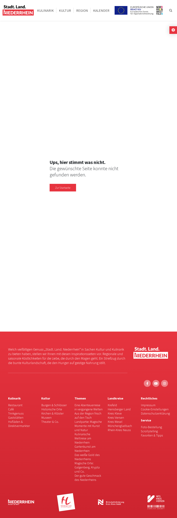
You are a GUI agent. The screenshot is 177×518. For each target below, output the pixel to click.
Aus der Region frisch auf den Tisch (87, 415)
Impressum (148, 405)
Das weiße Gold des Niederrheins (87, 457)
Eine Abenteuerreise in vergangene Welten (88, 407)
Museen (46, 418)
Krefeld (112, 405)
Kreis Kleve (115, 413)
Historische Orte (51, 409)
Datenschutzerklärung (155, 413)
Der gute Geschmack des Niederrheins (87, 478)
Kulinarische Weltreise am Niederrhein (82, 438)
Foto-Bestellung (151, 427)
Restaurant (15, 405)
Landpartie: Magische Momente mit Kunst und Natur (88, 426)
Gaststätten (15, 418)
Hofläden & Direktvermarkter (19, 424)
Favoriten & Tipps (152, 435)
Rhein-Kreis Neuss (119, 430)
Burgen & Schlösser (54, 405)
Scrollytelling (149, 431)
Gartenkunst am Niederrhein (84, 449)
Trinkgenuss (16, 413)
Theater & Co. (50, 422)
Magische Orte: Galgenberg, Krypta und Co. (87, 467)
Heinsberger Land (119, 409)
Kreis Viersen (116, 418)
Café (11, 409)
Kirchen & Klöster (52, 413)
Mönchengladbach (120, 426)
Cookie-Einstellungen (155, 409)
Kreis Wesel (115, 422)
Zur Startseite (63, 187)
